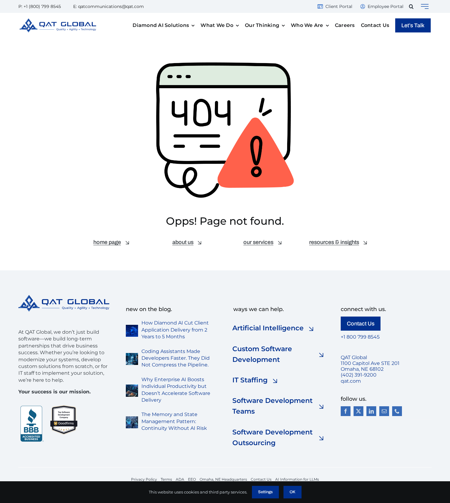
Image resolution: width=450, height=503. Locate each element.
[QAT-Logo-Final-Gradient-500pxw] (63, 297)
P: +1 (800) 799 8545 (39, 6)
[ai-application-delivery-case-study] (132, 327)
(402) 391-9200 (359, 375)
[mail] (384, 411)
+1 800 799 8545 (360, 337)
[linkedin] (371, 411)
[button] (411, 6)
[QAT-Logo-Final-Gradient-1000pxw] (58, 21)
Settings (265, 492)
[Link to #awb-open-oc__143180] (425, 6)
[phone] (397, 411)
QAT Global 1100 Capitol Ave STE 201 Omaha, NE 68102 (370, 363)
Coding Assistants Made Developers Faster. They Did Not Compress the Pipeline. (175, 358)
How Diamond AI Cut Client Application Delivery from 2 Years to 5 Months (175, 330)
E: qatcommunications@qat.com (108, 6)
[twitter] (358, 411)
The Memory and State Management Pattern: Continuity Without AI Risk (174, 421)
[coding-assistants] (132, 355)
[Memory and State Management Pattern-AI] (132, 419)
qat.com (351, 381)
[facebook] (346, 411)
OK (292, 492)
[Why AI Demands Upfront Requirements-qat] (132, 387)
